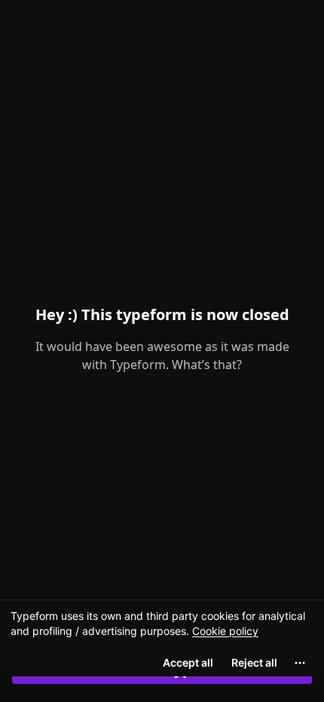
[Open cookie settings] (299, 662)
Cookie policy (225, 630)
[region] (162, 638)
